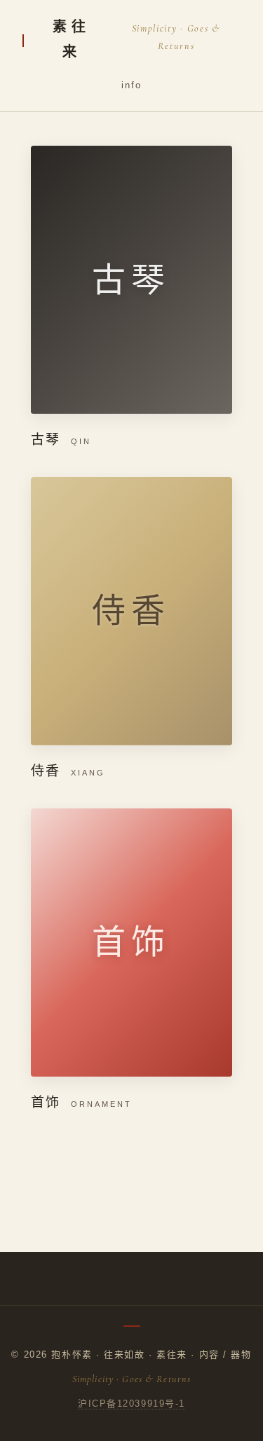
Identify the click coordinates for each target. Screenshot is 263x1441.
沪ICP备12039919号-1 (131, 1403)
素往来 (71, 39)
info (131, 85)
